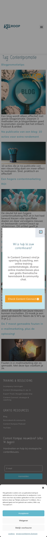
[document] (23, 268)
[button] (43, 487)
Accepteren (23, 513)
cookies (11, 534)
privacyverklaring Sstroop (26, 534)
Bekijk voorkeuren (23, 527)
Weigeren (23, 520)
